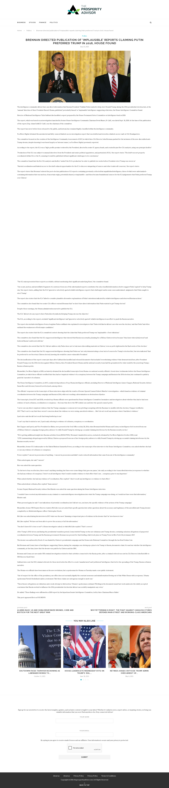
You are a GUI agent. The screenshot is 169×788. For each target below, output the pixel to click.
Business (21, 22)
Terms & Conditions (108, 776)
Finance (42, 22)
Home (19, 30)
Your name (84, 717)
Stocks (32, 22)
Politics (54, 22)
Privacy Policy (79, 776)
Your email (84, 731)
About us (56, 776)
